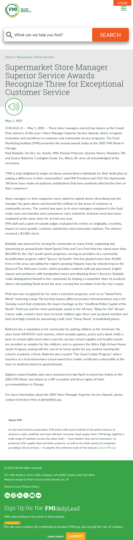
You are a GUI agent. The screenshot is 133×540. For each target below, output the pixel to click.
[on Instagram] (13, 495)
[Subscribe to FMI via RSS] (20, 495)
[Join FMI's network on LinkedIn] (7, 495)
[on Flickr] (38, 495)
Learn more (55, 536)
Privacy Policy (30, 486)
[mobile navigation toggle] (123, 7)
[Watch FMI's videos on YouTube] (32, 495)
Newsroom (25, 57)
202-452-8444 (86, 475)
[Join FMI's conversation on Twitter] (26, 495)
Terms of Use (12, 486)
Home (10, 57)
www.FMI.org (107, 448)
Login (122, 3)
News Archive (44, 57)
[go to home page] (18, 9)
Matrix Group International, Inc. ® (48, 479)
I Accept (76, 536)
